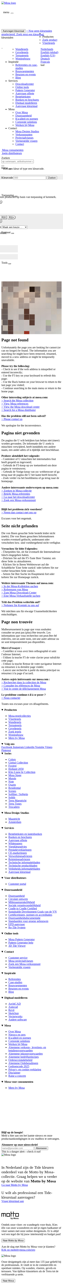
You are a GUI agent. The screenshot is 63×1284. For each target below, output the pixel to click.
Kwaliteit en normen (26, 118)
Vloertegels (48, 42)
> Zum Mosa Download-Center (18, 592)
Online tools (22, 87)
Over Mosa (21, 112)
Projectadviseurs (24, 137)
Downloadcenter (24, 83)
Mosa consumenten (12, 150)
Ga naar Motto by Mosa (14, 1184)
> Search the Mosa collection (17, 400)
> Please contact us (11, 419)
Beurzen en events (25, 74)
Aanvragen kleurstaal (13, 31)
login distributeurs (11, 153)
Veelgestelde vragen (26, 140)
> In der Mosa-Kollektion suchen (19, 586)
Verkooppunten (23, 134)
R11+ (11, 217)
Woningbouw (22, 58)
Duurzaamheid (23, 115)
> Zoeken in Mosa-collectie (16, 490)
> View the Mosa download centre (20, 406)
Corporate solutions (26, 121)
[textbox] (17, 161)
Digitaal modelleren (26, 102)
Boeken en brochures (27, 99)
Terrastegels (22, 55)
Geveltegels (21, 52)
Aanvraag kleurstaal (26, 106)
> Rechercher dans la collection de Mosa (23, 682)
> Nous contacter (10, 697)
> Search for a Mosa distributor (18, 409)
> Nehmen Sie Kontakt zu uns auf (20, 605)
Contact (19, 144)
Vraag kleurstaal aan (12, 1201)
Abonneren (41, 1148)
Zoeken (52, 177)
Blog (18, 77)
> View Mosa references (14, 403)
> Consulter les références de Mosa (20, 685)
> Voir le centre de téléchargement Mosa (23, 688)
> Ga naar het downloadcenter (18, 496)
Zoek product (49, 39)
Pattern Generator (25, 90)
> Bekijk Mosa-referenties (15, 493)
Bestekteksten (23, 96)
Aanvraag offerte (24, 93)
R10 (4, 217)
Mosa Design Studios (27, 131)
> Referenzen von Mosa (14, 589)
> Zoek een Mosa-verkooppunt (18, 500)
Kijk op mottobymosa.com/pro (18, 1249)
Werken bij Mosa (24, 125)
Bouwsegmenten (24, 71)
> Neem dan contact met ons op (18, 512)
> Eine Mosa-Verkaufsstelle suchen (20, 595)
